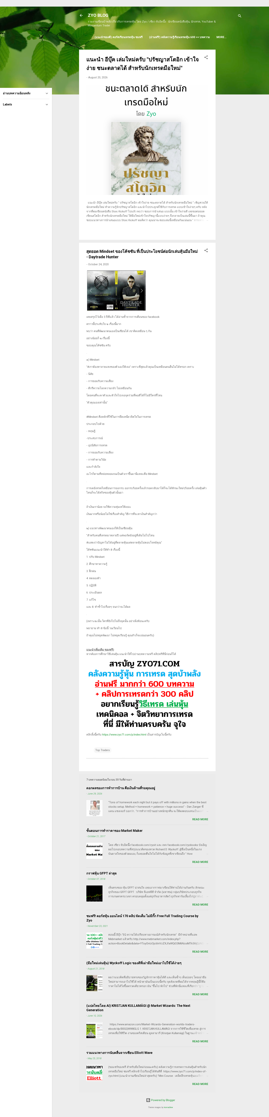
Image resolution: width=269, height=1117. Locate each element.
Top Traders (102, 750)
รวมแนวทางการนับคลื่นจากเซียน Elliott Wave (119, 1053)
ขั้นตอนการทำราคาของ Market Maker (114, 831)
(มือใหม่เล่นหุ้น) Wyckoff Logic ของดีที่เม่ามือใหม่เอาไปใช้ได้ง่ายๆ (134, 963)
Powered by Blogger (162, 1100)
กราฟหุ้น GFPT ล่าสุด (101, 873)
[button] (206, 58)
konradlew (168, 1107)
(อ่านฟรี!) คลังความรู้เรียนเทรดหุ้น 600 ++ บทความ (179, 37)
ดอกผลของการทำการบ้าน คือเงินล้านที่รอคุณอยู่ (120, 788)
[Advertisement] (230, 104)
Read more (200, 819)
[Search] (240, 16)
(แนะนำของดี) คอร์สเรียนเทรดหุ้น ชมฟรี (119, 37)
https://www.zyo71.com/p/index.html (124, 734)
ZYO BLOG (98, 15)
